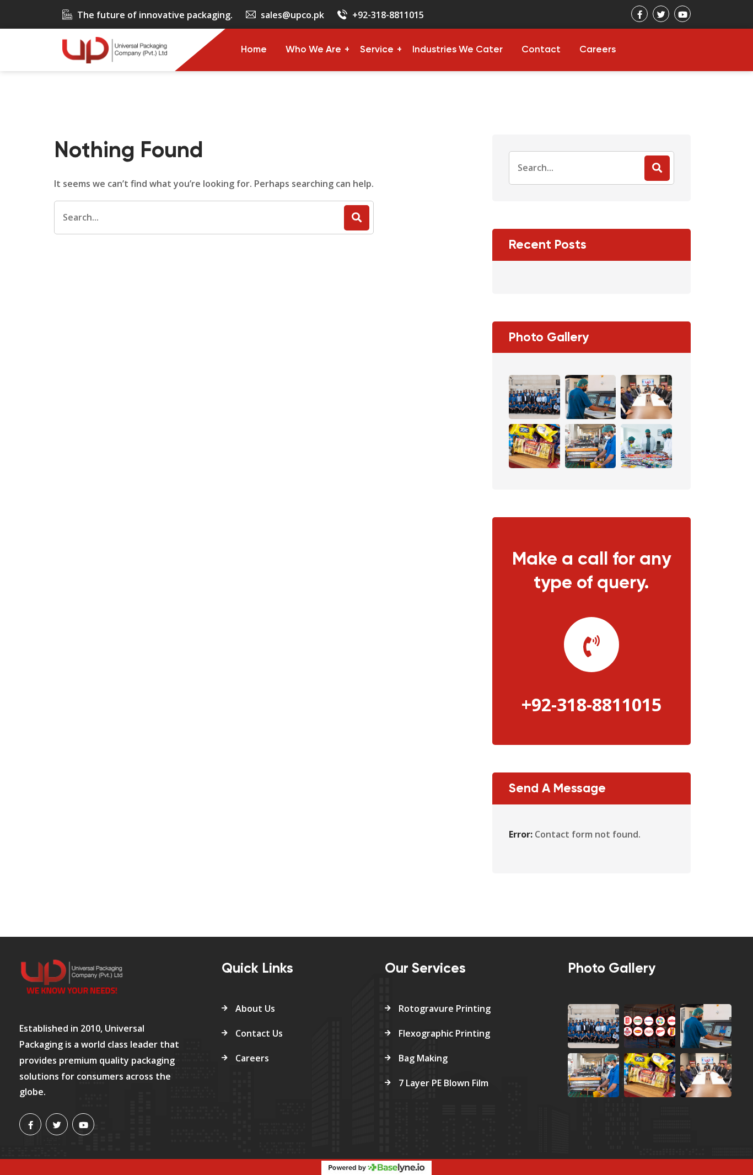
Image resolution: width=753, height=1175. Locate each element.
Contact (541, 50)
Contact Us (259, 1033)
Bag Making (423, 1058)
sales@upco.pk (292, 15)
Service (377, 50)
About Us (255, 1008)
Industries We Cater (457, 50)
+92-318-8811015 (388, 15)
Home (254, 50)
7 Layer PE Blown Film (443, 1083)
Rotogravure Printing (445, 1008)
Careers (597, 50)
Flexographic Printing (444, 1033)
